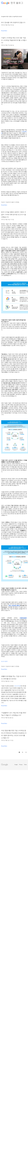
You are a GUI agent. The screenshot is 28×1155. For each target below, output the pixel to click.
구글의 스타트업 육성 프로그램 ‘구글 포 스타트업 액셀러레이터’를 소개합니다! (14, 40)
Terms (25, 764)
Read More (4, 30)
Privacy (21, 764)
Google (16, 764)
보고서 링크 (4, 661)
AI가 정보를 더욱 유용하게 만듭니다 (13, 22)
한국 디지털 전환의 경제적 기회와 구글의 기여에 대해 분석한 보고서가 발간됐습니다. (13, 214)
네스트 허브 (17, 686)
